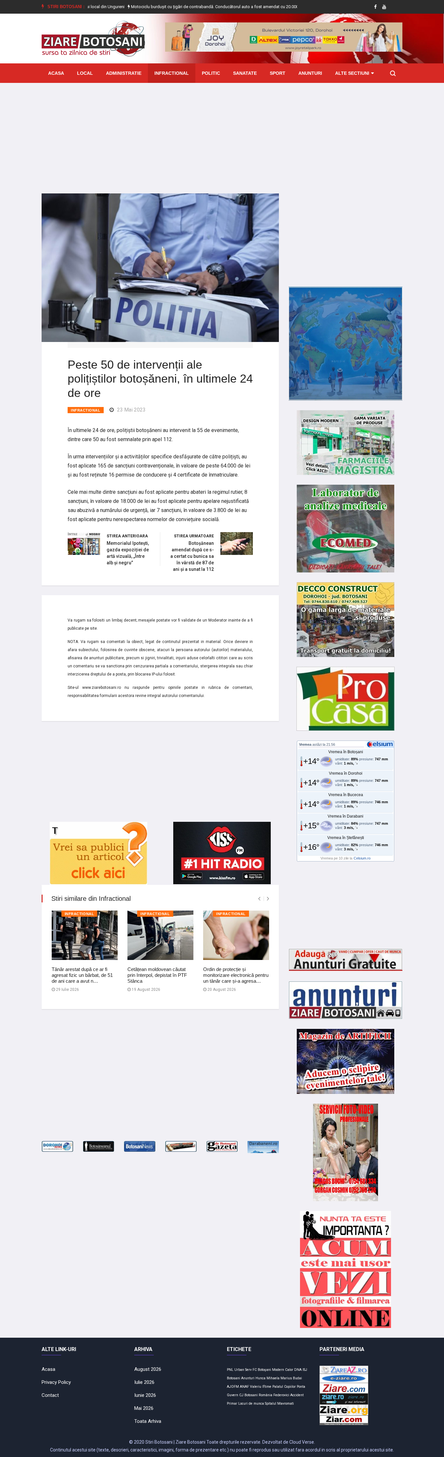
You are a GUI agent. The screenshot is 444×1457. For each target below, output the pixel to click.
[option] (183, 7)
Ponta (301, 1387)
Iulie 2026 (144, 1382)
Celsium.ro (362, 858)
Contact (50, 1395)
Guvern (232, 1395)
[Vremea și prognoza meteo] (381, 744)
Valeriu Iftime (260, 1387)
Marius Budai (291, 1378)
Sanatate (245, 73)
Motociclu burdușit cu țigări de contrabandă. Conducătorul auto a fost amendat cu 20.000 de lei (183, 6)
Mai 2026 (143, 1408)
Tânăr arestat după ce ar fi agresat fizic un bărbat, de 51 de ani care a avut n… (82, 975)
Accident (297, 1395)
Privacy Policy (56, 1382)
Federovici (281, 1395)
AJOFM (233, 1387)
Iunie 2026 (145, 1395)
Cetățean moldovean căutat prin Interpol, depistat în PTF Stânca (157, 975)
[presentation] (259, 898)
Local (85, 73)
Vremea (305, 744)
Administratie (123, 73)
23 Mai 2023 (131, 410)
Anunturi (310, 73)
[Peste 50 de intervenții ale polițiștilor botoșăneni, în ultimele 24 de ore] (160, 267)
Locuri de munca (251, 1403)
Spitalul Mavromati (279, 1403)
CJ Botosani (248, 1395)
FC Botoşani (262, 1370)
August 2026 (147, 1369)
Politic (211, 73)
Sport (277, 73)
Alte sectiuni (352, 73)
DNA (298, 1370)
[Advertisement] (222, 133)
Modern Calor (282, 1370)
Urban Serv (243, 1370)
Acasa (56, 73)
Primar (232, 1403)
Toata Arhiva (147, 1421)
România (265, 1395)
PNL (230, 1370)
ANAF (244, 1387)
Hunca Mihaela (267, 1378)
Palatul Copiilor (284, 1387)
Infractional (171, 73)
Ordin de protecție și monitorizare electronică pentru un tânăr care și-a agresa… (235, 975)
